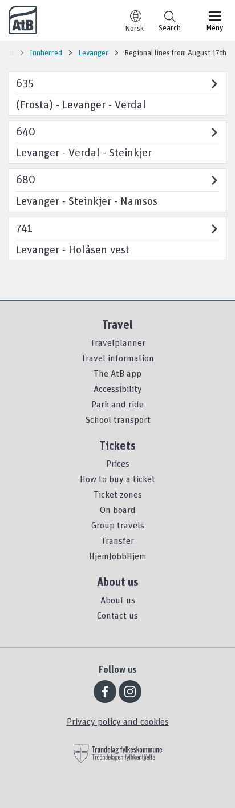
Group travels (117, 525)
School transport (118, 419)
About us (117, 599)
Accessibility (118, 388)
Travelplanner (117, 342)
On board (118, 509)
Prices (117, 463)
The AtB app (117, 373)
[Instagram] (130, 691)
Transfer (117, 540)
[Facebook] (105, 691)
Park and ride (117, 404)
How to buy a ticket (117, 478)
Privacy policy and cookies (118, 721)
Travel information (117, 357)
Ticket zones (118, 494)
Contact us (117, 615)
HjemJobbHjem (118, 555)
